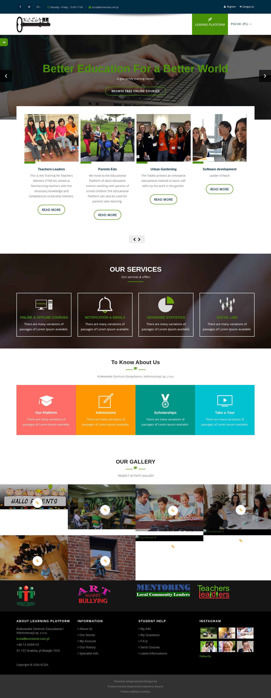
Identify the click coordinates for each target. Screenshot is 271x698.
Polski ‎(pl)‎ (239, 24)
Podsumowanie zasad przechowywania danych (135, 686)
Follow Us (205, 656)
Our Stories (87, 635)
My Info (145, 629)
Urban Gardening (108, 169)
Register (231, 6)
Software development (164, 169)
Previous (6, 76)
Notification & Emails (105, 317)
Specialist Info (89, 653)
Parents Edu (51, 169)
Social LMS (227, 317)
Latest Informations (153, 653)
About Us (86, 629)
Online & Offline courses (44, 317)
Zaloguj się (248, 6)
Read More (135, 91)
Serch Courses (150, 647)
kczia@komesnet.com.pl (32, 639)
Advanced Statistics (166, 317)
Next (265, 76)
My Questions (150, 635)
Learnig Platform (210, 24)
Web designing (219, 169)
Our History (88, 647)
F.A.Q (144, 641)
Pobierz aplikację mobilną (135, 691)
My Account (88, 641)
